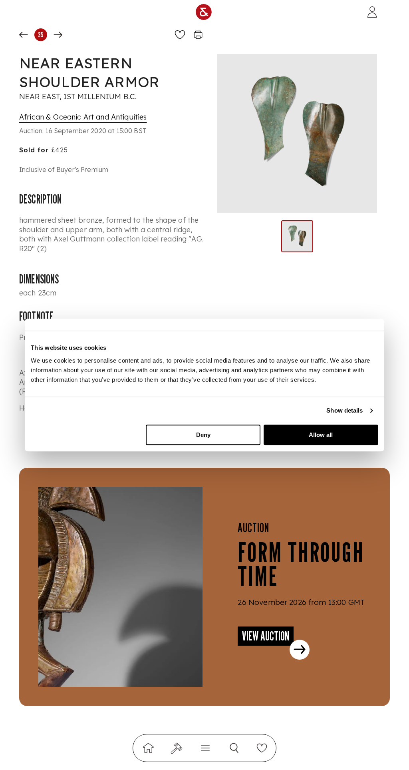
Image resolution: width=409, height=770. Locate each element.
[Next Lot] (58, 35)
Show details (344, 410)
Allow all (321, 434)
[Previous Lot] (23, 35)
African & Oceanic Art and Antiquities (83, 117)
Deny (203, 434)
